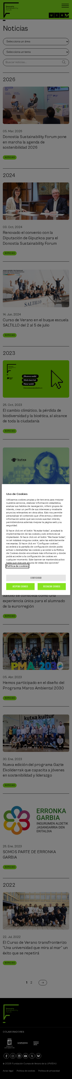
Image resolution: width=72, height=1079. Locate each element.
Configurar (36, 577)
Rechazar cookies (51, 586)
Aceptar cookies (20, 586)
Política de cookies (17, 566)
